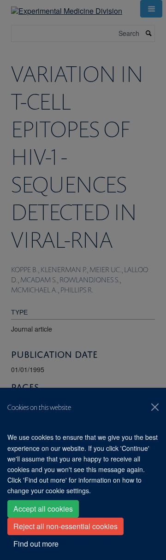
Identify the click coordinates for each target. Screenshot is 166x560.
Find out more (36, 543)
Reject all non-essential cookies (65, 526)
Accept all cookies (43, 508)
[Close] (155, 407)
